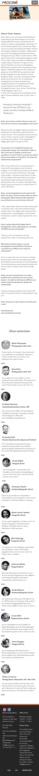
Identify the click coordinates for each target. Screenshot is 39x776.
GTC (16, 770)
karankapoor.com (7, 310)
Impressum (27, 770)
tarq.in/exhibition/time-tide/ (11, 313)
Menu (35, 2)
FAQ (9, 770)
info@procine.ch (8, 745)
